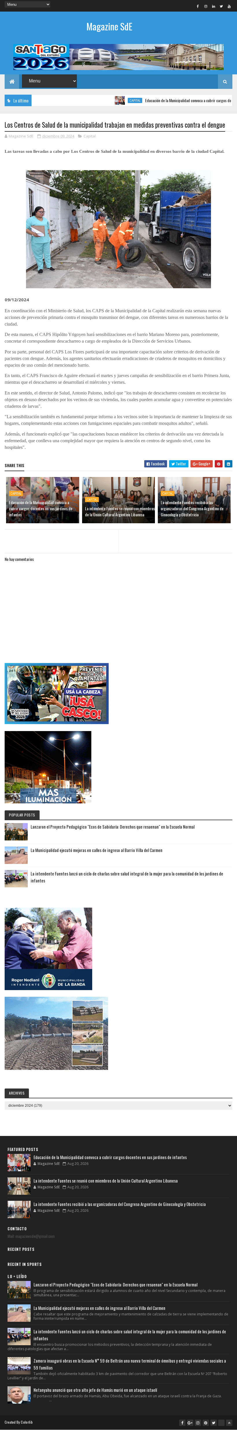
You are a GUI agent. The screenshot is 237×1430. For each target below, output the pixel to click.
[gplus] (190, 1423)
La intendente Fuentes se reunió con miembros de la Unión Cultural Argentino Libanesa (120, 511)
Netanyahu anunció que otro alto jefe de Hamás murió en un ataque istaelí (95, 1390)
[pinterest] (206, 1423)
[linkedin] (213, 6)
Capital (113, 100)
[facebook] (198, 6)
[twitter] (221, 6)
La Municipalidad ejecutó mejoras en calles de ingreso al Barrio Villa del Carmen (96, 850)
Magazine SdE (109, 26)
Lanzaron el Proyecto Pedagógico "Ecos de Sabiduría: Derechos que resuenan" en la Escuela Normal (113, 826)
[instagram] (206, 6)
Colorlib (26, 1422)
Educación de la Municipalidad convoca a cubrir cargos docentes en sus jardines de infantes (40, 508)
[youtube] (229, 6)
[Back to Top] (229, 1423)
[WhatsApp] (221, 1423)
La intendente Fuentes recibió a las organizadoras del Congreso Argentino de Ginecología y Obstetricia (192, 508)
